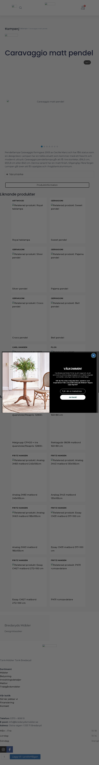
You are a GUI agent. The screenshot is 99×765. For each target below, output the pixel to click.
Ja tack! (73, 397)
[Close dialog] (93, 355)
